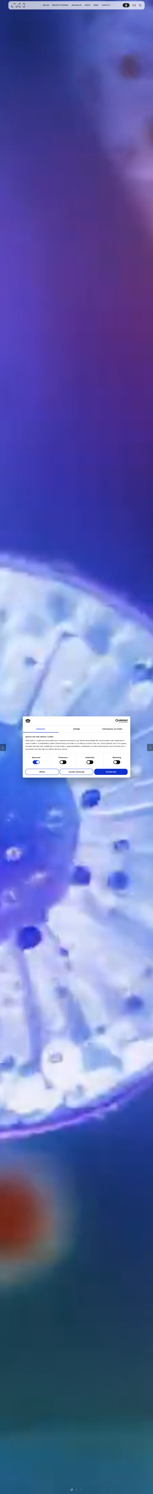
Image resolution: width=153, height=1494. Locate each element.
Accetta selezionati (76, 772)
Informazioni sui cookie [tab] (112, 729)
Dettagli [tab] (76, 729)
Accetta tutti (111, 772)
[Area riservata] (126, 5)
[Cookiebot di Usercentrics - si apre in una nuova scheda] (117, 721)
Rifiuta (42, 772)
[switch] (61, 762)
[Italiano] (134, 5)
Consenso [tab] (40, 729)
